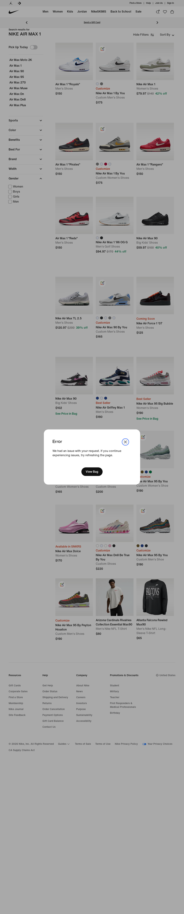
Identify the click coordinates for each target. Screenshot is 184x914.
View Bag (92, 471)
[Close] (125, 442)
